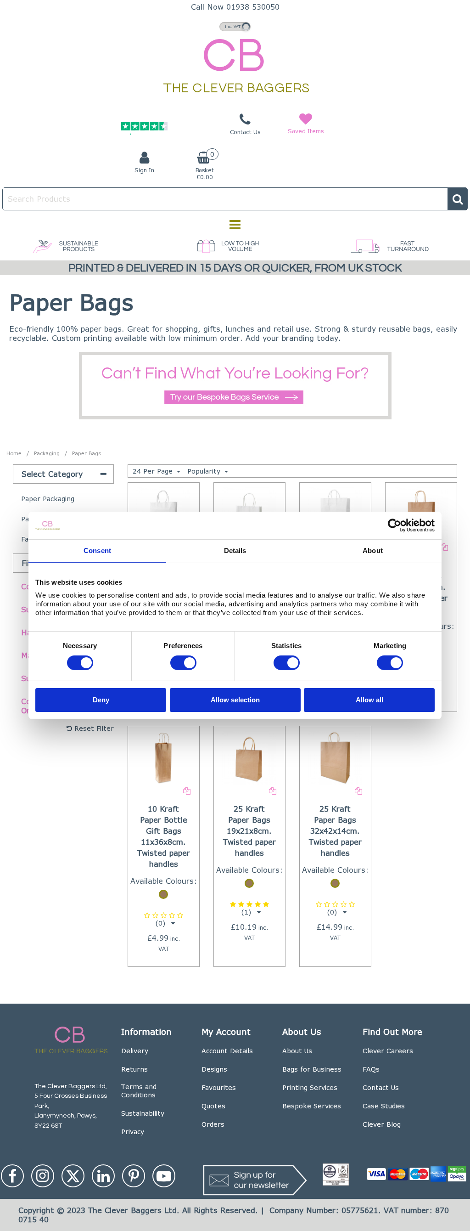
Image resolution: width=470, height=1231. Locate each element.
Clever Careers (388, 1051)
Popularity (205, 471)
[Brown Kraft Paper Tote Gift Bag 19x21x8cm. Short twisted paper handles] (249, 757)
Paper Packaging (47, 499)
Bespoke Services (311, 1106)
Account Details (227, 1051)
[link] (12, 1175)
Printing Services (309, 1087)
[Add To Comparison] (444, 546)
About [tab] (373, 550)
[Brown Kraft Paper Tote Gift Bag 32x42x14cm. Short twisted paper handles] (335, 757)
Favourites (218, 1087)
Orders (212, 1124)
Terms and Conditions (139, 1091)
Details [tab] (235, 550)
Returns (134, 1069)
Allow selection (235, 699)
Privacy (132, 1131)
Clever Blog (382, 1124)
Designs (214, 1069)
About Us (297, 1051)
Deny (101, 699)
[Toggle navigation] (235, 224)
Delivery (134, 1051)
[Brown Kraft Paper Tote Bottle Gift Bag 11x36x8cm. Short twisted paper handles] (163, 757)
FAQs (371, 1069)
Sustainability (142, 1113)
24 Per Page (154, 471)
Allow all (369, 699)
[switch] (183, 662)
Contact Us (381, 1087)
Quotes (213, 1106)
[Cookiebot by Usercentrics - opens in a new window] (394, 525)
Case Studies (384, 1106)
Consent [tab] (97, 550)
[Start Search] (458, 198)
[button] (163, 919)
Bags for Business (311, 1069)
